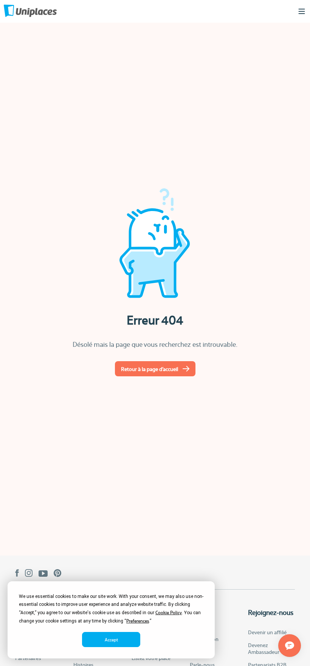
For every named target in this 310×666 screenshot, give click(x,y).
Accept (111, 640)
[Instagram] (29, 573)
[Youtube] (43, 574)
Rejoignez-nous (270, 612)
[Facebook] (17, 573)
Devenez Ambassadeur (263, 648)
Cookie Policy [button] (168, 612)
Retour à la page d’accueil (149, 368)
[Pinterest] (58, 574)
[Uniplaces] (30, 12)
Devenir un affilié (267, 632)
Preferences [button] (137, 621)
